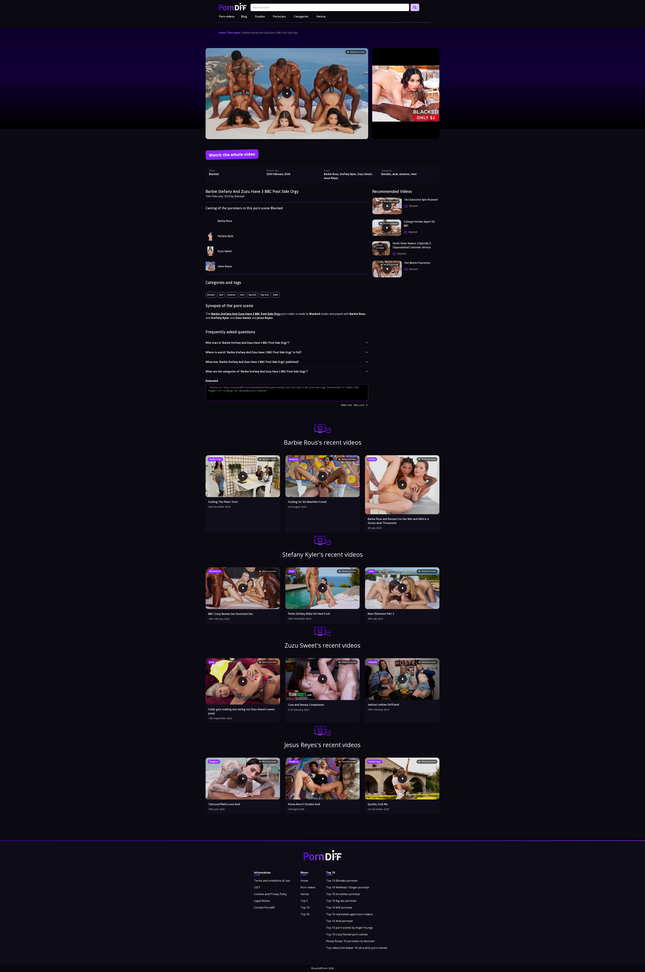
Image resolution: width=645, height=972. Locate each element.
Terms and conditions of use (272, 880)
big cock (265, 294)
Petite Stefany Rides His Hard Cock (309, 613)
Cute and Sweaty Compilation (306, 704)
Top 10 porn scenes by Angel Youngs (349, 927)
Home (222, 32)
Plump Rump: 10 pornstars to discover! (350, 941)
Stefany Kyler (226, 236)
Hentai (320, 16)
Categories (301, 16)
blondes (211, 294)
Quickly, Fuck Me (378, 804)
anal (221, 294)
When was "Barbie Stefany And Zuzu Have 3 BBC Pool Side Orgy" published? (252, 361)
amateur (231, 294)
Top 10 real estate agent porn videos (349, 914)
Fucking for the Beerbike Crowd (307, 501)
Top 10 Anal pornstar (339, 921)
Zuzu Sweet (225, 251)
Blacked (214, 174)
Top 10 (304, 907)
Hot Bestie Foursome (417, 262)
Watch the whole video (232, 154)
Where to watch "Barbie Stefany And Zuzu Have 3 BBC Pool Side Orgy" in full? (254, 352)
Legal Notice (262, 901)
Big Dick (252, 294)
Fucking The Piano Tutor (223, 501)
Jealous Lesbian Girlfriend (383, 704)
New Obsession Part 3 (381, 613)
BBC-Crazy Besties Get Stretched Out (230, 613)
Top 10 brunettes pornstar (343, 894)
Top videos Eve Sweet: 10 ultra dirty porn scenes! (356, 948)
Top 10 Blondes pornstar (342, 880)
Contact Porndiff (264, 907)
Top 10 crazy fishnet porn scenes (347, 934)
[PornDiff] (232, 6)
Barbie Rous (225, 220)
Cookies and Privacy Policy (270, 894)
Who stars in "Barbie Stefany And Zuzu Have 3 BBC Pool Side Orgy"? (247, 342)
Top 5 (304, 901)
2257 (257, 887)
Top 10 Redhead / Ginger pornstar (347, 887)
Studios (260, 16)
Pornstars (279, 16)
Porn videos (226, 16)
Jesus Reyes (225, 266)
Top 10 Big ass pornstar (341, 901)
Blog (244, 16)
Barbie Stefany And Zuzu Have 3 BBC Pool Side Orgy (270, 32)
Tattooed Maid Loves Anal (224, 804)
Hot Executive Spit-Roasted (421, 199)
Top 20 (304, 914)
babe (275, 294)
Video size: (346, 405)
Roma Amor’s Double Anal (304, 804)
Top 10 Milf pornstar (339, 907)
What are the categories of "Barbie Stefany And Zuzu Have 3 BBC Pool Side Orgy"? (257, 371)
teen (242, 294)
